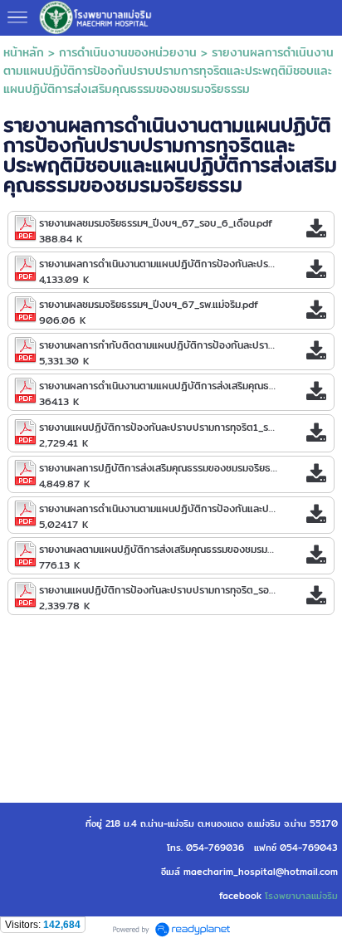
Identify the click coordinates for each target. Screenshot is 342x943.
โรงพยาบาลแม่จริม (301, 895)
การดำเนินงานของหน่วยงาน (128, 52)
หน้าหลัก (23, 52)
